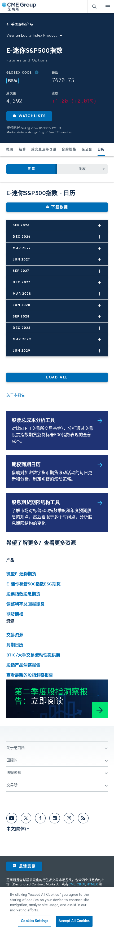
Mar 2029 (22, 339)
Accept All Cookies (74, 921)
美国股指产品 (22, 25)
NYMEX (92, 884)
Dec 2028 (21, 328)
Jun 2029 (21, 350)
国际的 (11, 760)
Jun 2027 (21, 259)
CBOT (81, 884)
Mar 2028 (22, 293)
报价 (10, 149)
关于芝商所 (15, 748)
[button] (29, 116)
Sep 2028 (21, 316)
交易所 (11, 785)
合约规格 (69, 149)
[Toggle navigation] (107, 6)
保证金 (86, 149)
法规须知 (13, 773)
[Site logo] (19, 7)
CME (72, 884)
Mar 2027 (22, 248)
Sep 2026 (21, 225)
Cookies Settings (34, 921)
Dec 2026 (21, 237)
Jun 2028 (21, 305)
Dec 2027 (21, 282)
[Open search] (94, 6)
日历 (101, 149)
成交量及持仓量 (43, 149)
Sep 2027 (21, 271)
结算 (22, 149)
